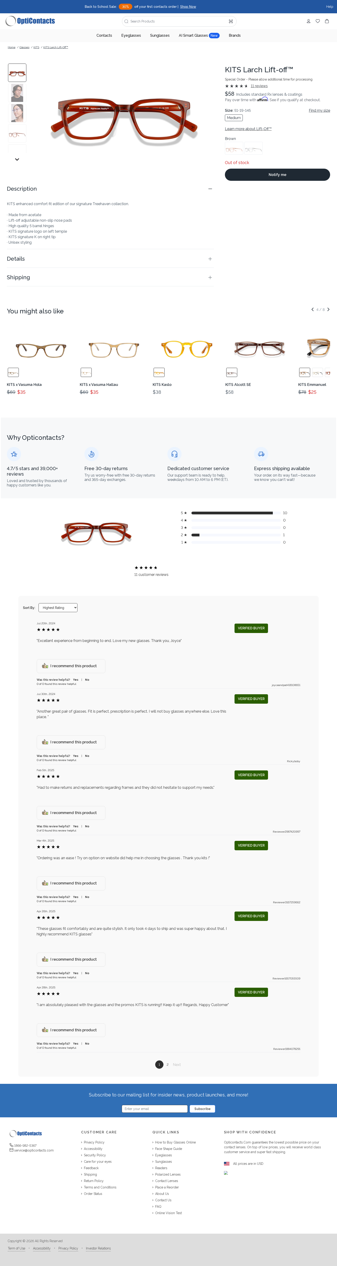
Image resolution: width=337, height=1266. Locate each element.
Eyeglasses (131, 35)
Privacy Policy (68, 1248)
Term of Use (16, 1248)
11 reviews (259, 86)
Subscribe (202, 1109)
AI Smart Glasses (198, 35)
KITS (36, 47)
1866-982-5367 (25, 1145)
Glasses (24, 47)
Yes (75, 679)
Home (11, 47)
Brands (235, 35)
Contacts (104, 35)
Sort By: (29, 608)
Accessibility (42, 1248)
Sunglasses (160, 35)
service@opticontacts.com (34, 1150)
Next (177, 1064)
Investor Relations (98, 1248)
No (87, 679)
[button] (110, 189)
